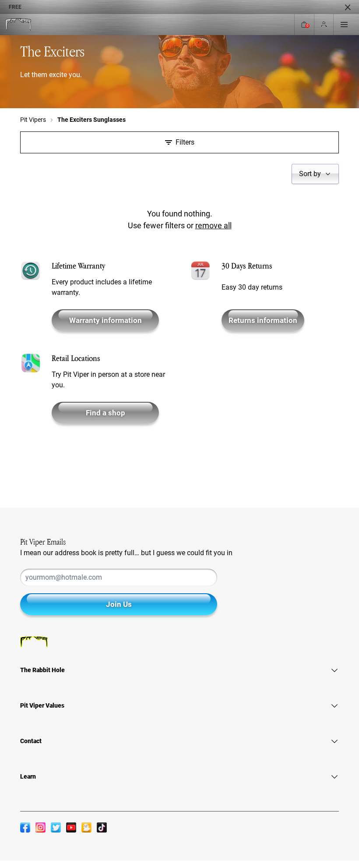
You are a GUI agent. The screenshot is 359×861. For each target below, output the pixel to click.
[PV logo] (18, 24)
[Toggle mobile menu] (344, 24)
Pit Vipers (33, 119)
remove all (213, 225)
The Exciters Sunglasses (91, 119)
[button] (315, 174)
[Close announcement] (348, 7)
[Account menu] (324, 24)
